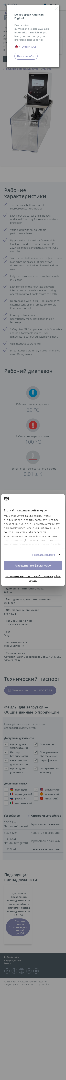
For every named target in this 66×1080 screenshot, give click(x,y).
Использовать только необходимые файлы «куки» (33, 579)
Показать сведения (44, 554)
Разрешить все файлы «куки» (33, 565)
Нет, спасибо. (26, 56)
